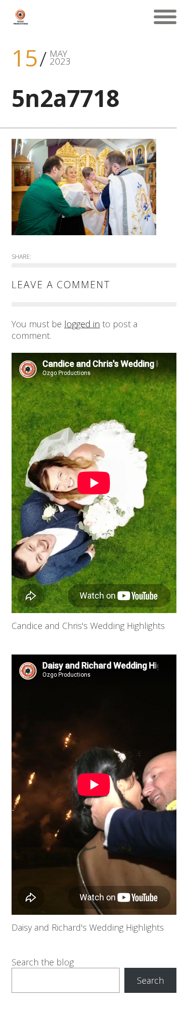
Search (150, 980)
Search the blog (43, 962)
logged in (82, 324)
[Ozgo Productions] (20, 17)
